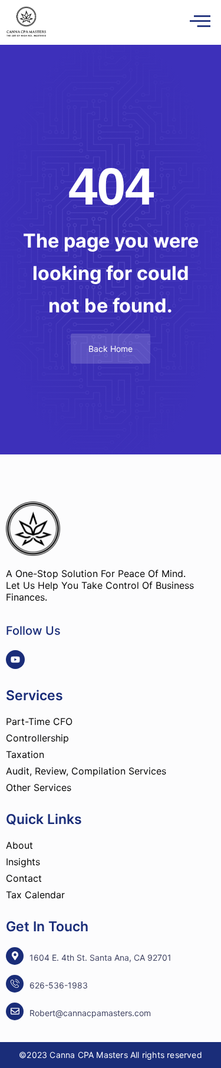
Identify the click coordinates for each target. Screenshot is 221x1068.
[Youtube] (15, 659)
